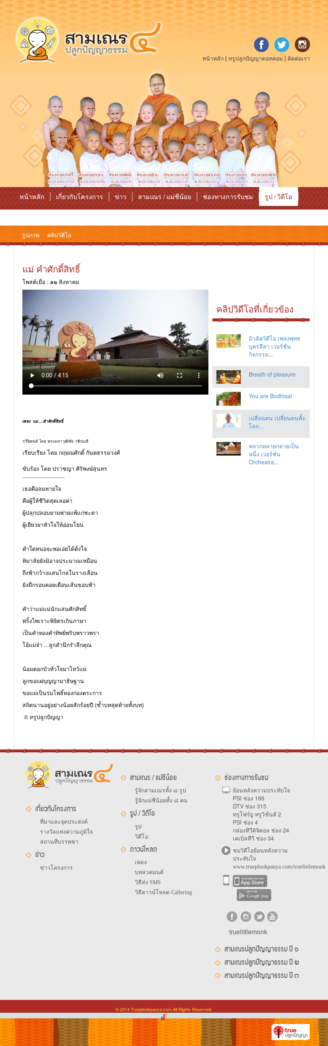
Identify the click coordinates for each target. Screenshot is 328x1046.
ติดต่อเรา (299, 58)
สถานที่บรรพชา (59, 842)
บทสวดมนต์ (149, 872)
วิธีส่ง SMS (148, 882)
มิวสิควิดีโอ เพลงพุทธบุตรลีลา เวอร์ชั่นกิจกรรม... (274, 346)
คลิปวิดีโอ (59, 235)
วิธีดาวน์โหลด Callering (163, 892)
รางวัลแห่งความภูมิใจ (66, 832)
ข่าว (120, 196)
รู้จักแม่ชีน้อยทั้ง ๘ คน (161, 801)
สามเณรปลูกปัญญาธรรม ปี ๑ (261, 949)
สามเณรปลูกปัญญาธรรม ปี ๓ (261, 975)
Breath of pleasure (272, 374)
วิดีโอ (141, 837)
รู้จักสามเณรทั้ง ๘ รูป (160, 791)
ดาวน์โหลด (35, 215)
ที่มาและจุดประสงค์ (64, 822)
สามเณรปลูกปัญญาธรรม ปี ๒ (261, 962)
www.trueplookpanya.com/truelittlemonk (279, 867)
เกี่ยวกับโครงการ (79, 196)
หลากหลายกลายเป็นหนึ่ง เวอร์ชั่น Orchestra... (274, 454)
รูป (138, 827)
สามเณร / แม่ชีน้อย (164, 196)
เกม (68, 215)
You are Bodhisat (270, 396)
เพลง (141, 862)
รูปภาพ (30, 235)
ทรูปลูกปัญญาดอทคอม (255, 58)
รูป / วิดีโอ (278, 196)
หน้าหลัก (213, 58)
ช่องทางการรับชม (228, 196)
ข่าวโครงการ (56, 868)
